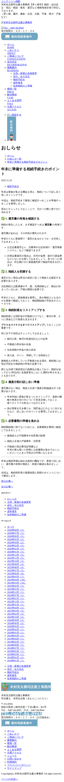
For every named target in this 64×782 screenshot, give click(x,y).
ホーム (10, 731)
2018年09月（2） (16, 645)
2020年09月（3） (16, 620)
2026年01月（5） (16, 552)
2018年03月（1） (16, 654)
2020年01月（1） (16, 632)
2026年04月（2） (16, 542)
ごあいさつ (13, 734)
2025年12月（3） (16, 555)
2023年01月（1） (16, 598)
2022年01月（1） (16, 604)
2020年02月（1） (16, 629)
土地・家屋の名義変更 (25, 73)
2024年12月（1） (16, 592)
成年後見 (18, 82)
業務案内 (12, 740)
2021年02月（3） (16, 614)
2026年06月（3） (16, 536)
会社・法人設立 (21, 76)
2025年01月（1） (16, 589)
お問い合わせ (14, 759)
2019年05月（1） (16, 635)
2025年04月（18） (16, 580)
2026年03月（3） (16, 545)
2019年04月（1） (16, 639)
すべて (10, 527)
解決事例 (12, 746)
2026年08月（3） (16, 530)
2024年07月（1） (16, 595)
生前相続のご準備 (22, 86)
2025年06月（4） (16, 573)
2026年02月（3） (16, 548)
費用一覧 (12, 743)
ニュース (12, 755)
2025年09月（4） (16, 564)
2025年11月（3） (16, 558)
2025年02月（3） (16, 586)
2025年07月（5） (16, 570)
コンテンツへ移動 (10, 1)
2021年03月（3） (16, 611)
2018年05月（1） (16, 651)
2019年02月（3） (16, 642)
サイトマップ (14, 768)
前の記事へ (7, 481)
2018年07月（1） (16, 648)
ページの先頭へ (9, 779)
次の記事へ (7, 486)
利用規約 (12, 762)
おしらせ (12, 499)
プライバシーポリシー (19, 765)
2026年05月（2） (16, 539)
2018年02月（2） (16, 657)
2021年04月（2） (16, 607)
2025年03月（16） (16, 583)
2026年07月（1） (16, 533)
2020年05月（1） (16, 626)
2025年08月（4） (16, 567)
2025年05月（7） (16, 576)
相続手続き (19, 79)
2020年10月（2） (16, 617)
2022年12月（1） (16, 601)
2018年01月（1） (16, 660)
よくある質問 (14, 749)
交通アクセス (14, 752)
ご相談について (15, 737)
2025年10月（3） (16, 561)
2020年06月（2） (16, 623)
